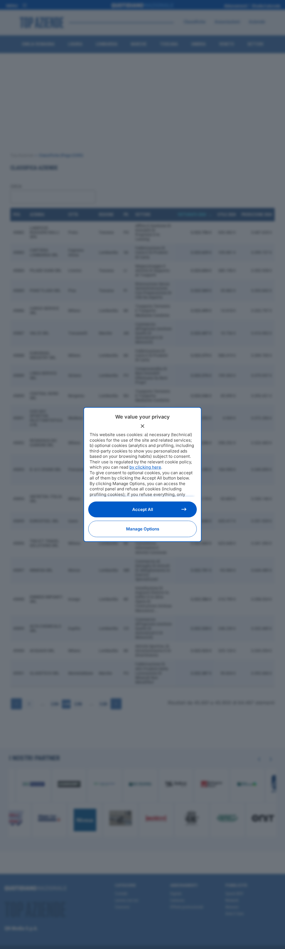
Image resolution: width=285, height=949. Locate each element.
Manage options (142, 529)
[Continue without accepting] (142, 426)
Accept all (142, 509)
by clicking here (145, 467)
